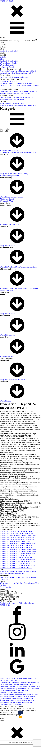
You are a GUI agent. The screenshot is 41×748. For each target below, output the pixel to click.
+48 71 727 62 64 (6, 1)
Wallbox (19, 380)
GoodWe (12, 152)
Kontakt (15, 51)
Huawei (18, 152)
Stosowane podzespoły (20, 77)
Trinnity (34, 267)
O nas (10, 51)
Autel (14, 380)
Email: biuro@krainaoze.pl (9, 603)
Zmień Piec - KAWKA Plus (14, 99)
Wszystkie (3, 150)
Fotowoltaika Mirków (17, 694)
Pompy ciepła (14, 71)
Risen (6, 176)
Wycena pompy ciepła (8, 583)
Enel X (24, 380)
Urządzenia (19, 197)
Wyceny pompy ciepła (8, 103)
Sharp (10, 176)
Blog (2, 59)
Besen (9, 380)
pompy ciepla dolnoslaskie (9, 682)
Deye (13, 150)
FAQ (5, 577)
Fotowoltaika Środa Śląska (16, 700)
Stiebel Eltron (27, 288)
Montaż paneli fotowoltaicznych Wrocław (19, 688)
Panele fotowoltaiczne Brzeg (19, 696)
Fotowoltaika (4, 71)
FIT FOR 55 (4, 83)
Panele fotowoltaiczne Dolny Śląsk (19, 689)
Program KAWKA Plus (8, 81)
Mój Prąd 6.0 (20, 91)
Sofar (27, 152)
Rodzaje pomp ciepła (11, 85)
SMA (23, 152)
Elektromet (11, 288)
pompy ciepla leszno (26, 682)
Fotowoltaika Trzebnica (13, 702)
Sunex (29, 267)
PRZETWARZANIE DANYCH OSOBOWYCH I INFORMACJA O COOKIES (18, 679)
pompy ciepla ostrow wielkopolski (18, 686)
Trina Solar (16, 176)
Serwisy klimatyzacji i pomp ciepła (23, 105)
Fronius (6, 152)
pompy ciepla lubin (17, 684)
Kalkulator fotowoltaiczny (25, 583)
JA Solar (10, 173)
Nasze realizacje (6, 77)
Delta (9, 267)
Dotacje (3, 57)
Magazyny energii (25, 71)
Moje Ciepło (29, 91)
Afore (9, 150)
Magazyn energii (25, 571)
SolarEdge (32, 152)
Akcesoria (11, 197)
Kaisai (9, 224)
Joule (18, 267)
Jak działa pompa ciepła (27, 85)
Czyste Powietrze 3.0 (7, 91)
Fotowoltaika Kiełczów (13, 704)
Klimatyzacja (19, 73)
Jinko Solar (18, 173)
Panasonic (15, 224)
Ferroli (13, 267)
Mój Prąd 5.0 (21, 93)
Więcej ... (29, 93)
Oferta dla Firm (29, 73)
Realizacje (4, 51)
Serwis (2, 587)
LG (23, 173)
